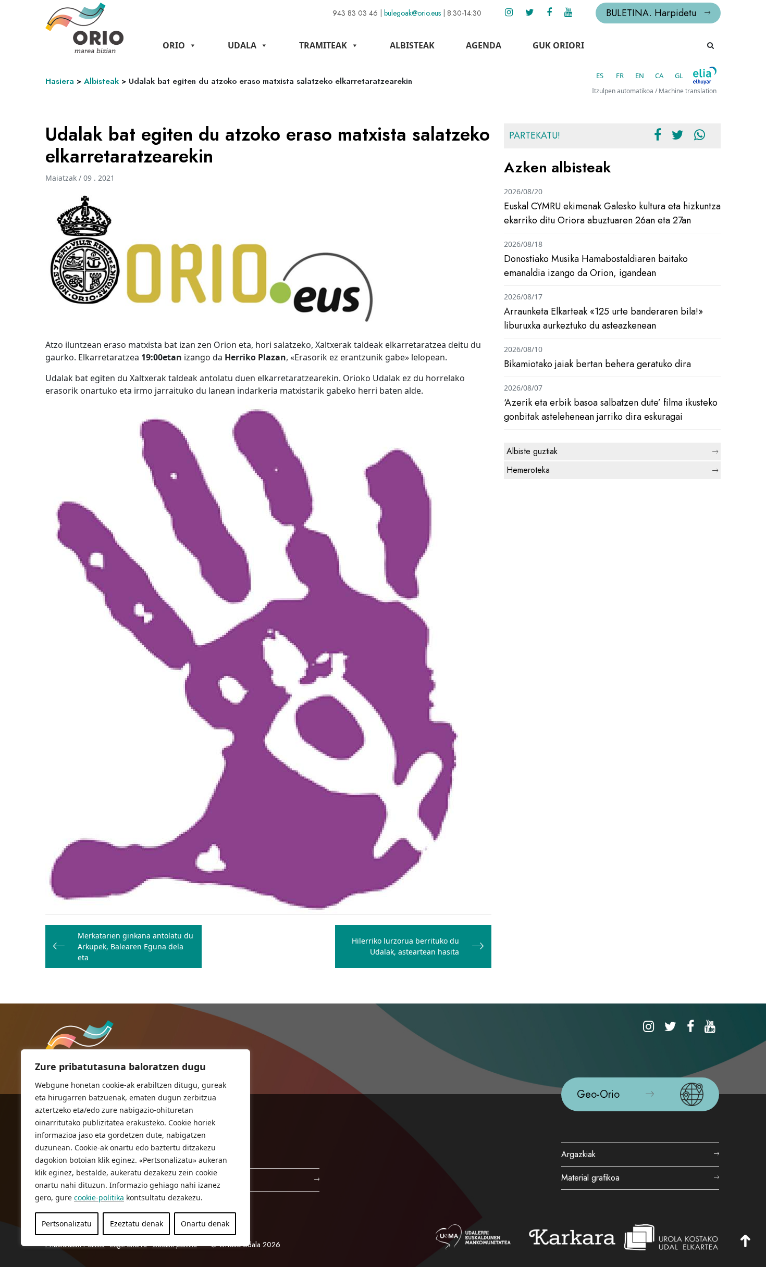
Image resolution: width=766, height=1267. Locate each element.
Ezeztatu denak (136, 1223)
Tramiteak (323, 45)
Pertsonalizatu (67, 1223)
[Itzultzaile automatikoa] (705, 75)
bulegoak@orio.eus (412, 13)
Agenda (483, 45)
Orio (174, 45)
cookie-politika (99, 1197)
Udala (242, 45)
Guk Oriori (558, 45)
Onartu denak (205, 1223)
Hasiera (59, 81)
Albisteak (412, 45)
